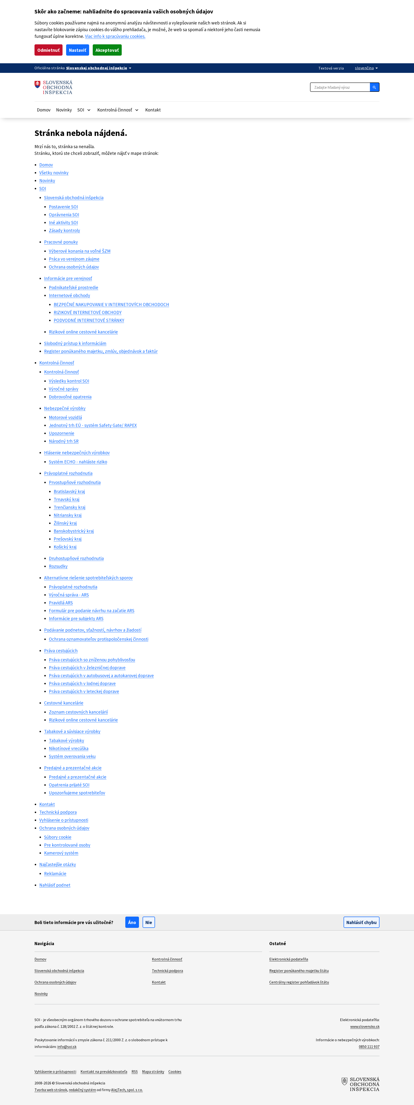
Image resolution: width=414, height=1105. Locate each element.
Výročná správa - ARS (69, 595)
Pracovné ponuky (61, 242)
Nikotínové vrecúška (68, 748)
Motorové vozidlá (65, 417)
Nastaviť (77, 50)
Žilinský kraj (65, 523)
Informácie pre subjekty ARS (76, 618)
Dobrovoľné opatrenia (70, 397)
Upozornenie (61, 433)
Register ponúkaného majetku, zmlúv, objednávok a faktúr (101, 351)
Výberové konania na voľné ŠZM (79, 251)
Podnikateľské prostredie (73, 287)
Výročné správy (63, 389)
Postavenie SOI (63, 206)
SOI (42, 188)
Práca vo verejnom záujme (74, 259)
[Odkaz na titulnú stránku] (53, 87)
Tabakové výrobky (66, 740)
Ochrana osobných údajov (74, 267)
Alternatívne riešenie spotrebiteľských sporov (88, 578)
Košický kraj (65, 547)
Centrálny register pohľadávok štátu (299, 982)
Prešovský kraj (67, 539)
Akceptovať (107, 50)
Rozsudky (58, 566)
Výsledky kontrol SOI (69, 381)
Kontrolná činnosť (56, 363)
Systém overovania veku (72, 756)
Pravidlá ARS (61, 602)
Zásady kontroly (64, 230)
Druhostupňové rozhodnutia (76, 558)
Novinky (64, 110)
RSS (135, 1071)
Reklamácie (55, 873)
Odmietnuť (48, 50)
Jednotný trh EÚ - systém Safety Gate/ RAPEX (93, 425)
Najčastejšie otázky (57, 864)
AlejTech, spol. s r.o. (127, 1089)
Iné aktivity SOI (63, 222)
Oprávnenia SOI (64, 214)
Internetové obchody (69, 295)
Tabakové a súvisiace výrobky (72, 731)
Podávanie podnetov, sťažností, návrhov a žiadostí (92, 630)
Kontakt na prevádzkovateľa (103, 1071)
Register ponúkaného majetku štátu (299, 970)
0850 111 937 (369, 1046)
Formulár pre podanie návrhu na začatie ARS (91, 610)
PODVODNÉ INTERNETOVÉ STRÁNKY (89, 320)
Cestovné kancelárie (63, 703)
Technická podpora (58, 812)
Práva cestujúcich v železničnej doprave (87, 667)
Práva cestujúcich (61, 650)
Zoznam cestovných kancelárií (78, 712)
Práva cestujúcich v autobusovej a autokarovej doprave (101, 675)
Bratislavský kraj (69, 491)
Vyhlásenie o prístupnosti (63, 820)
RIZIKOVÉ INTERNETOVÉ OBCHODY (87, 312)
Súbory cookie (57, 837)
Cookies (174, 1071)
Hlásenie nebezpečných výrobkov (77, 452)
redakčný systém (82, 1089)
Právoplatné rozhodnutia (68, 473)
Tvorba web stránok (50, 1089)
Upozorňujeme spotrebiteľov (77, 793)
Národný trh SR (64, 441)
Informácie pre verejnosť (68, 278)
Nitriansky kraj (67, 515)
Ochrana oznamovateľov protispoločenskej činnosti (98, 639)
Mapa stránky (153, 1071)
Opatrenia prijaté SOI (69, 785)
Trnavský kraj (66, 499)
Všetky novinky (54, 172)
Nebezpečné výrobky (65, 408)
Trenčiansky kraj (69, 507)
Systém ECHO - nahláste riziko (78, 462)
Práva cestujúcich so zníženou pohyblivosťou (92, 660)
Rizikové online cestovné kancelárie (83, 332)
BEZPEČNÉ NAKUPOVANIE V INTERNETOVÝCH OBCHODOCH (111, 304)
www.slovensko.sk (365, 1026)
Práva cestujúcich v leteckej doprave (84, 691)
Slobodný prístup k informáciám (75, 343)
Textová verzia (331, 68)
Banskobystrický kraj (74, 531)
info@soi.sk (66, 1046)
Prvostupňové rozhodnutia (75, 482)
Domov (44, 110)
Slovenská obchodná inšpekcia (74, 197)
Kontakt (153, 110)
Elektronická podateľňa (288, 959)
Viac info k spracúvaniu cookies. (115, 36)
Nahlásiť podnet (54, 885)
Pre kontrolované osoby (67, 845)
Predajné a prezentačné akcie (73, 768)
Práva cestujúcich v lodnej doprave (82, 683)
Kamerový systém (61, 853)
